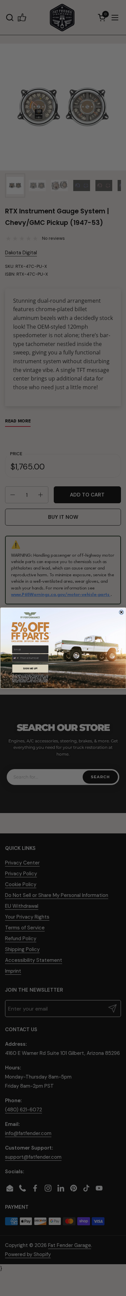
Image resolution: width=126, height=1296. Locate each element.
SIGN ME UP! (30, 669)
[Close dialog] (121, 612)
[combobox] (15, 658)
